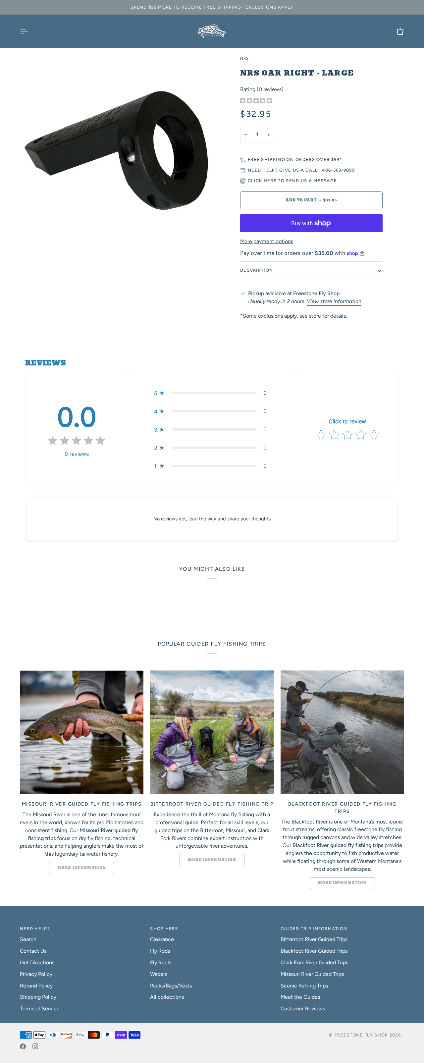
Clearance (162, 939)
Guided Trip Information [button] (314, 928)
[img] (256, 101)
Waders (158, 974)
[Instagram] (35, 1046)
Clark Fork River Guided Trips (314, 962)
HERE (270, 180)
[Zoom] (116, 150)
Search (28, 939)
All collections (167, 997)
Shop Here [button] (164, 928)
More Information (81, 868)
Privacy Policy (36, 974)
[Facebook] (23, 1046)
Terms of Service (40, 1008)
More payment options (266, 241)
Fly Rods (160, 951)
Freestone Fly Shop (361, 1035)
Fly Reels (160, 962)
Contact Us (33, 951)
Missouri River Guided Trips (312, 974)
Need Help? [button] (35, 928)
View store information (334, 301)
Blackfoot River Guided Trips (314, 951)
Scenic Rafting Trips (304, 986)
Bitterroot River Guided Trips (314, 939)
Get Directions (37, 962)
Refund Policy (36, 986)
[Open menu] (30, 31)
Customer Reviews (303, 1008)
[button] (212, 393)
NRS (244, 58)
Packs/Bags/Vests (171, 986)
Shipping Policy (38, 997)
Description (256, 270)
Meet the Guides (300, 997)
